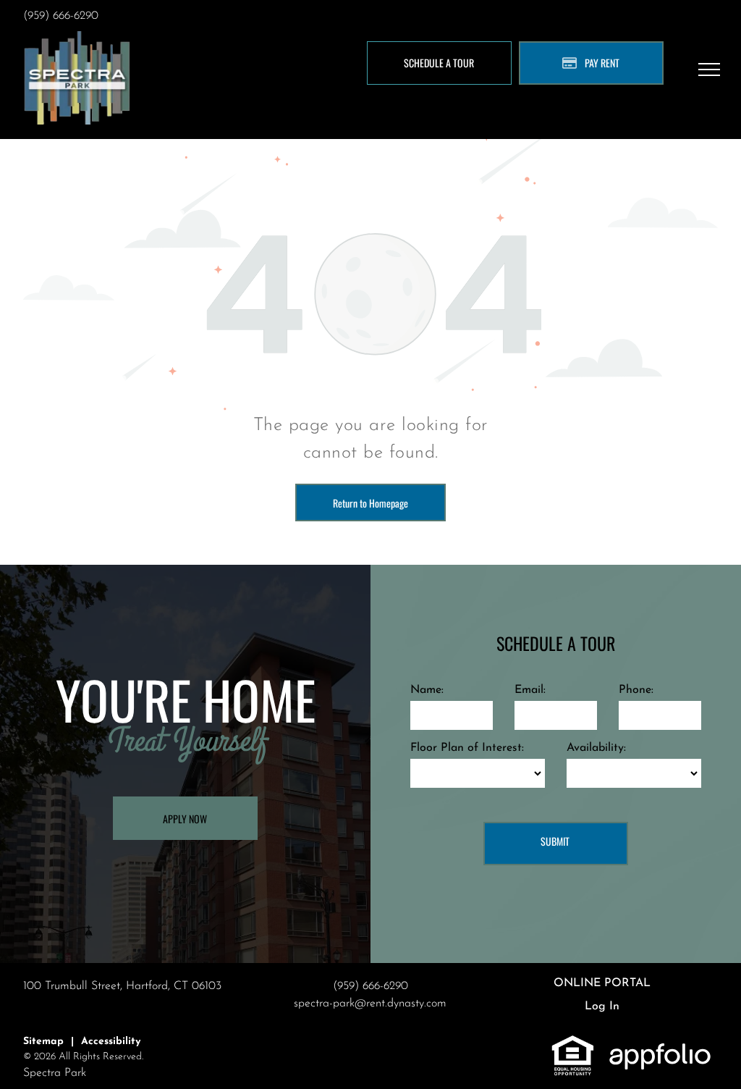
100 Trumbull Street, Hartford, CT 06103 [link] (122, 986)
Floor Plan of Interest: (467, 748)
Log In (602, 1006)
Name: (427, 690)
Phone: (636, 690)
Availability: (596, 748)
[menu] (709, 69)
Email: (530, 690)
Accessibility (110, 1041)
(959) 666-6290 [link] (60, 16)
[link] (573, 1042)
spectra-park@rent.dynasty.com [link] (370, 1003)
